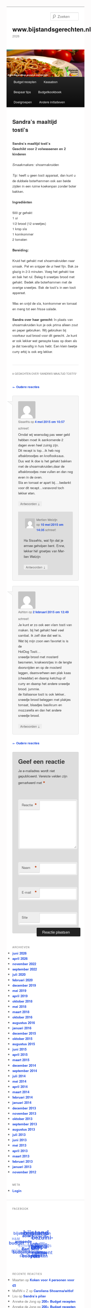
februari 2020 (22, 980)
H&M (16, 1237)
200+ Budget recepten (59, 1301)
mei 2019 (19, 990)
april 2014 (20, 1086)
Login (16, 1190)
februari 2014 (22, 1097)
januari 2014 (21, 1102)
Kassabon (51, 82)
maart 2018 (20, 1011)
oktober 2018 (22, 1001)
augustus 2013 (23, 1129)
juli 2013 (19, 1134)
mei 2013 (19, 1145)
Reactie (29, 805)
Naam (29, 868)
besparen (40, 1252)
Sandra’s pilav (34, 1296)
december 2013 (24, 1108)
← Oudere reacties (25, 387)
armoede (23, 1242)
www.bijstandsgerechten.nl (51, 29)
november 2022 (24, 963)
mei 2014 (19, 1081)
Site (25, 917)
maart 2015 (20, 1059)
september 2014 (24, 1070)
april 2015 (20, 1054)
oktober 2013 (22, 1118)
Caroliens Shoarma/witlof (53, 1290)
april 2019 (20, 995)
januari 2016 (21, 1028)
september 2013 (24, 1124)
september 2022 (24, 969)
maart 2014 (20, 1091)
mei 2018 (19, 1006)
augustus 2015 (23, 1043)
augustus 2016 (23, 1022)
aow (26, 1236)
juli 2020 (19, 974)
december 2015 (24, 1033)
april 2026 (20, 958)
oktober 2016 (22, 1017)
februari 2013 (22, 1161)
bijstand (37, 1233)
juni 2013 (19, 1139)
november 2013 (24, 1113)
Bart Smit (30, 1249)
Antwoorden (30, 503)
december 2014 (24, 1065)
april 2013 (20, 1150)
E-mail (29, 892)
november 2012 (24, 1172)
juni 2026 (19, 953)
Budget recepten (25, 82)
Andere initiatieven (52, 102)
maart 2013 (20, 1156)
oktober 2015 (22, 1038)
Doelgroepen (23, 102)
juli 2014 (19, 1076)
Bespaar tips (22, 92)
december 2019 (24, 985)
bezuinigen (40, 1242)
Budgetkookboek (49, 92)
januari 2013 (21, 1166)
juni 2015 (19, 1049)
